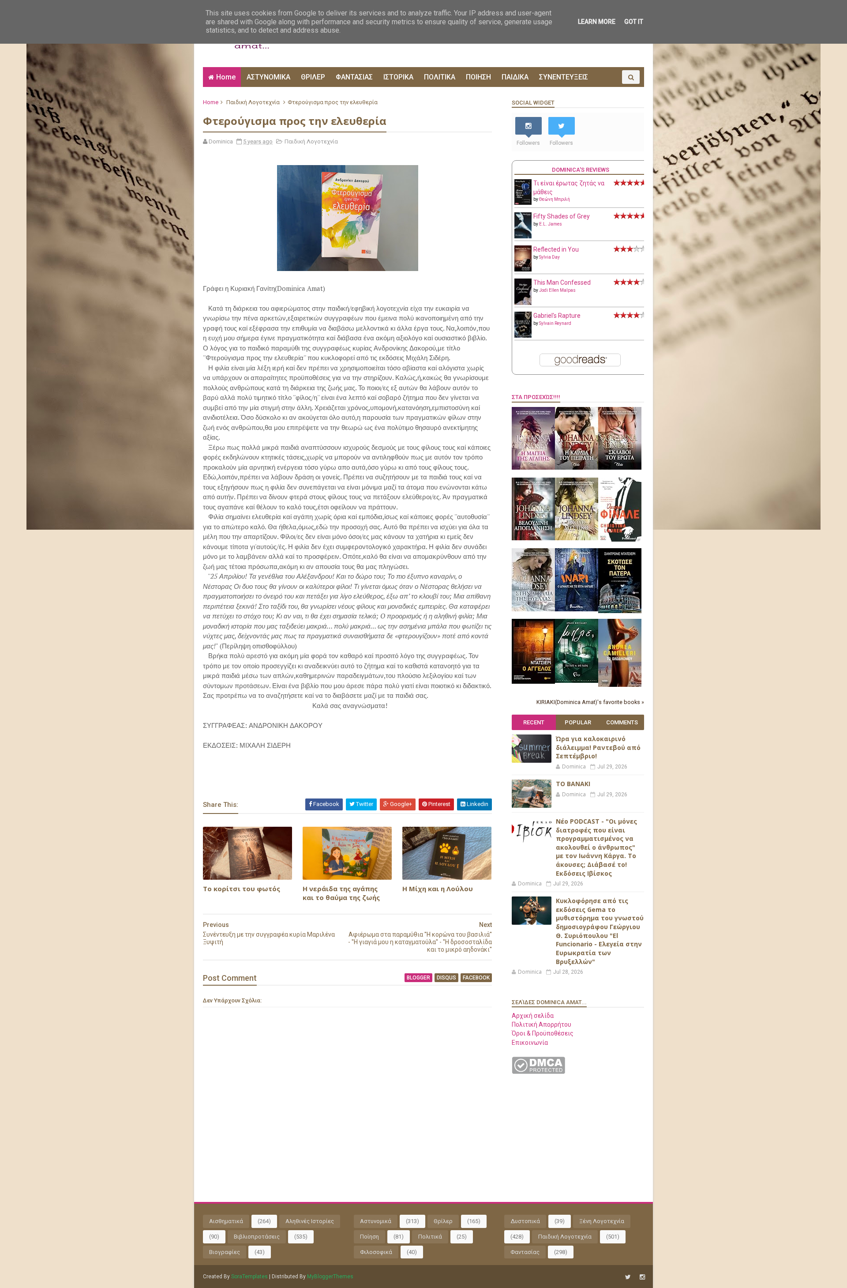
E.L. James (550, 224)
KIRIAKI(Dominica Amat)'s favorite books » (590, 702)
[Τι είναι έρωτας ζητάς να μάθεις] (523, 202)
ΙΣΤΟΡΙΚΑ (398, 77)
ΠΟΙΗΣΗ (478, 77)
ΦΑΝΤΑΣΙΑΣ (354, 77)
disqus (446, 978)
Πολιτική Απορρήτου (541, 1024)
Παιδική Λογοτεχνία (253, 102)
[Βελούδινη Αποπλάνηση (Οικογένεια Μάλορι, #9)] (533, 538)
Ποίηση (369, 1236)
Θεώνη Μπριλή (554, 199)
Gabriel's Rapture (557, 315)
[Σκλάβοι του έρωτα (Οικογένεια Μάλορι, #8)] (619, 467)
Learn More (596, 21)
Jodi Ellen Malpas (557, 290)
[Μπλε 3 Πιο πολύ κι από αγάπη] (576, 680)
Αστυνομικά (375, 1221)
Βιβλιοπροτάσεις (257, 1236)
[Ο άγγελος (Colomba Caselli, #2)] (533, 681)
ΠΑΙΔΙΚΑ (515, 77)
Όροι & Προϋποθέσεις (542, 1033)
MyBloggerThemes (330, 1276)
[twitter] (628, 1277)
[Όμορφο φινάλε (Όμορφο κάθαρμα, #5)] (619, 539)
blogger (418, 978)
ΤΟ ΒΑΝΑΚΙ (573, 784)
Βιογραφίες (224, 1252)
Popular (578, 722)
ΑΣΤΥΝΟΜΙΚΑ (268, 77)
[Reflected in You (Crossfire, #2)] (523, 269)
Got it (633, 21)
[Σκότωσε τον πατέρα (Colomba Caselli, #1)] (619, 610)
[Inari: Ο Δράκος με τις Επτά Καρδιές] (576, 609)
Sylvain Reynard (555, 323)
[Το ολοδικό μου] (619, 684)
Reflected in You (556, 249)
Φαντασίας (525, 1252)
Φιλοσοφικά (376, 1252)
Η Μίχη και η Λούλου (437, 888)
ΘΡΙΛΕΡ (313, 77)
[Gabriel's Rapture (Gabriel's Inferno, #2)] (523, 335)
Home (226, 77)
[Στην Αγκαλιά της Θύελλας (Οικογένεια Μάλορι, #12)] (533, 609)
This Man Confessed (562, 282)
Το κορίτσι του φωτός (241, 888)
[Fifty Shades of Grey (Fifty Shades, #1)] (523, 236)
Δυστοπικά (525, 1221)
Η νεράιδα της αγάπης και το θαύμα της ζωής (341, 893)
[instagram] (642, 1277)
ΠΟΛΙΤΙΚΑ (439, 77)
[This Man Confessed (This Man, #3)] (523, 303)
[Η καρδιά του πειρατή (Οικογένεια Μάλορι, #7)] (576, 467)
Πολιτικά (430, 1236)
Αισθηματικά (226, 1221)
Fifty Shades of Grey (561, 216)
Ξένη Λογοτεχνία (601, 1221)
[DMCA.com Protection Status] (538, 1071)
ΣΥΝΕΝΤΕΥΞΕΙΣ (563, 77)
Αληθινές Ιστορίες (309, 1221)
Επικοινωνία (530, 1042)
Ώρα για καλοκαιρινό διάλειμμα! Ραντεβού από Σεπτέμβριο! (598, 747)
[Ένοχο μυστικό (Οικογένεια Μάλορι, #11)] (576, 538)
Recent (533, 722)
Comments (622, 722)
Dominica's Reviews (580, 169)
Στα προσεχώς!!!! (536, 397)
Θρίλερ (443, 1221)
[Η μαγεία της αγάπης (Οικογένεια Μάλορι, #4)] (533, 467)
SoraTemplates (249, 1276)
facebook (476, 978)
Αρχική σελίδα (533, 1015)
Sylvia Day (549, 257)
